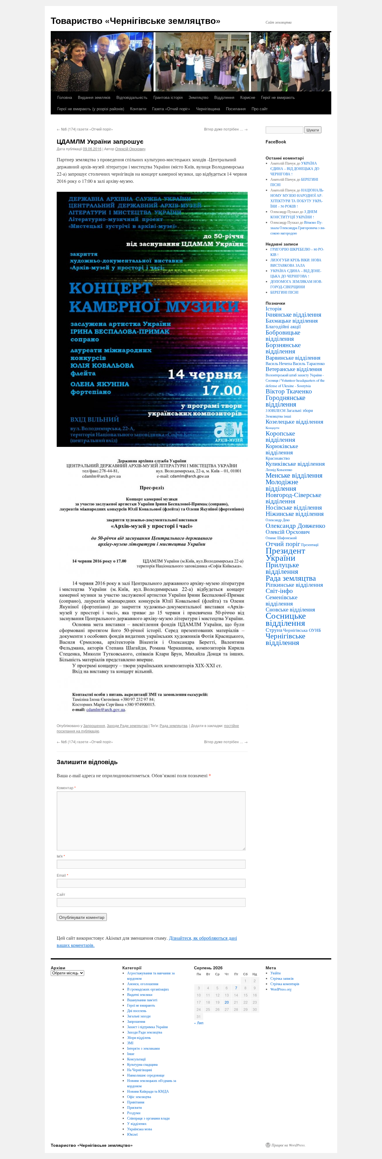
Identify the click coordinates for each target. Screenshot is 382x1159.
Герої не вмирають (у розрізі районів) (90, 108)
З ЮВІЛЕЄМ (276, 410)
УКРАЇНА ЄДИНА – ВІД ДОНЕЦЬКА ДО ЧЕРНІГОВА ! (294, 168)
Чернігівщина (208, 108)
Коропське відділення (280, 436)
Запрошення (94, 725)
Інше (130, 1053)
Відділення (224, 97)
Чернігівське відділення (285, 639)
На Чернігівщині (139, 1069)
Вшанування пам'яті (142, 999)
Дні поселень (136, 1010)
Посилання (236, 108)
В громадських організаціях (148, 989)
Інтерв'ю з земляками (143, 1048)
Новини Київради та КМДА (148, 1091)
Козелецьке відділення (294, 421)
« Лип (199, 1022)
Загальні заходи (138, 1016)
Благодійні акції (283, 326)
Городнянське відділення (285, 400)
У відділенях (137, 1123)
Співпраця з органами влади (148, 1118)
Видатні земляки (139, 994)
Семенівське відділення (282, 600)
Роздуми (133, 1112)
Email (62, 875)
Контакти (138, 108)
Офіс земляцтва (139, 1096)
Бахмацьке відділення (292, 320)
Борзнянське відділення (283, 347)
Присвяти (134, 1107)
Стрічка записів (282, 978)
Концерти (272, 428)
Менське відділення (294, 474)
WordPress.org (281, 989)
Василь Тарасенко (309, 363)
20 (227, 1002)
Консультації (136, 1059)
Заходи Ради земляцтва (127, 725)
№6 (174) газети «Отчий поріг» (85, 128)
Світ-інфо (279, 590)
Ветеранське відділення (294, 368)
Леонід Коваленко (279, 469)
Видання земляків (94, 97)
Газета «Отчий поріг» (171, 108)
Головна (64, 97)
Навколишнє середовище (145, 1075)
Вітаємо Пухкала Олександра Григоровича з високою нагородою (297, 227)
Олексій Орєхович (130, 148)
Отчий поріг (283, 543)
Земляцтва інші (278, 416)
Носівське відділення (294, 507)
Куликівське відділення (295, 463)
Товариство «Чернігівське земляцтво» (136, 20)
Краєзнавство (278, 458)
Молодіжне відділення (282, 485)
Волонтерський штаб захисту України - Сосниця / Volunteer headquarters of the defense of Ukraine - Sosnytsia (295, 380)
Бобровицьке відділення (283, 335)
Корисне (247, 97)
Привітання (135, 1102)
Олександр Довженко (295, 525)
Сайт (61, 894)
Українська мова (139, 1128)
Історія (273, 308)
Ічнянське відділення (293, 314)
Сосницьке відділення (286, 618)
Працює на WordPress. (289, 1145)
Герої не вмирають (278, 97)
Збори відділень (139, 1037)
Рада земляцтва (173, 725)
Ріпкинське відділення (294, 584)
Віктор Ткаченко (289, 391)
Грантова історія (168, 97)
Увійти (275, 973)
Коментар (66, 787)
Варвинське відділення (293, 357)
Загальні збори (299, 410)
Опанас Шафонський (281, 538)
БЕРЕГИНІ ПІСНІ (284, 292)
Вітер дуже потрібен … (226, 128)
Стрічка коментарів (284, 983)
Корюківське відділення (282, 449)
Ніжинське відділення (295, 513)
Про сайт (260, 108)
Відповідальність (131, 97)
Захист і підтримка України (147, 1026)
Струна (274, 629)
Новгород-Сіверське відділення (293, 497)
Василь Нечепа (279, 363)
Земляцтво (198, 97)
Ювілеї (132, 1134)
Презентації (309, 544)
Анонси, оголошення (142, 983)
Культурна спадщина (142, 1064)
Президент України (285, 553)
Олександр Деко (278, 520)
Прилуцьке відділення (282, 568)
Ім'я (61, 855)
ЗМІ (130, 1042)
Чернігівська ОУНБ (302, 630)
